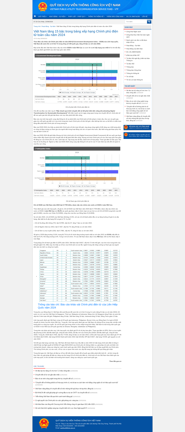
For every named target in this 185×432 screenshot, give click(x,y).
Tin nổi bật (129, 76)
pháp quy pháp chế (132, 55)
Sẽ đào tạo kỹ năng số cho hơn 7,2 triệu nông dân (56, 371)
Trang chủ (37, 26)
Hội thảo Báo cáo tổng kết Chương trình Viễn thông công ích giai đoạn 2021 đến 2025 (69, 404)
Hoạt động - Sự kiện (48, 26)
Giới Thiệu (42, 16)
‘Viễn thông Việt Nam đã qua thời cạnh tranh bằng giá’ (57, 396)
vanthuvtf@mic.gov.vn (67, 428)
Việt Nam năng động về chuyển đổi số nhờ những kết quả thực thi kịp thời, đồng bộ (68, 389)
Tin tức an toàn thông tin (134, 80)
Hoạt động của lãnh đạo (134, 49)
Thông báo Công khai (115, 16)
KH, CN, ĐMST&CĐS (133, 16)
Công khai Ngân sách (133, 31)
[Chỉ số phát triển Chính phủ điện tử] (77, 79)
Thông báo (130, 67)
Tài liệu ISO (130, 64)
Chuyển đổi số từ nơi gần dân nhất (51, 375)
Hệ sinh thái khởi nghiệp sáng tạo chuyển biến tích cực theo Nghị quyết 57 (65, 408)
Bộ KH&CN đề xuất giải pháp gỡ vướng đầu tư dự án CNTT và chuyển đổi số (66, 392)
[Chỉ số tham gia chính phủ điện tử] (77, 173)
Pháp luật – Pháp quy (76, 16)
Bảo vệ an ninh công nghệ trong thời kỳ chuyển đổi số (58, 378)
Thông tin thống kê (95, 16)
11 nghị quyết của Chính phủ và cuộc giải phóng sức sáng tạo (60, 400)
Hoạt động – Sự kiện (57, 16)
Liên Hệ (144, 16)
